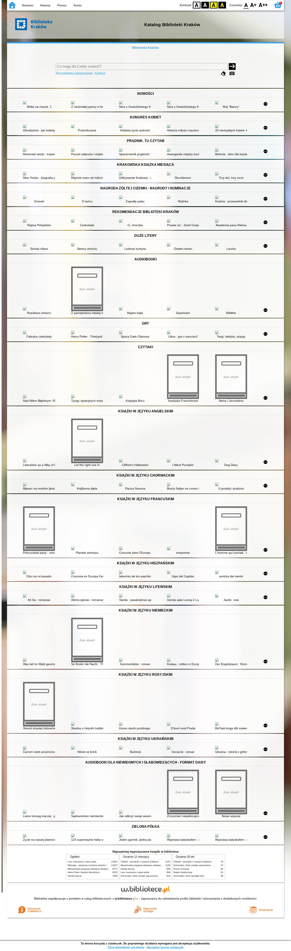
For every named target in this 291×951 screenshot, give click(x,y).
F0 (246, 5)
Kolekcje (100, 73)
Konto (78, 5)
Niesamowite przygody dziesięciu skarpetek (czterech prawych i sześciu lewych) (106, 869)
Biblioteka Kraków (145, 47)
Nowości (27, 5)
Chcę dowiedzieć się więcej (126, 947)
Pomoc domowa (181, 869)
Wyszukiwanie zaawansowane (74, 73)
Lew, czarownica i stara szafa (82, 861)
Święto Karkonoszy (182, 872)
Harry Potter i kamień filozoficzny (83, 872)
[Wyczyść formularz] (223, 73)
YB (213, 5)
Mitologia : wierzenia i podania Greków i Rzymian (91, 865)
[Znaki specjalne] (232, 73)
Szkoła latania (75, 876)
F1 (253, 5)
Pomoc (62, 5)
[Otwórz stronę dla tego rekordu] (40, 103)
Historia (45, 5)
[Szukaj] (232, 66)
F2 (263, 5)
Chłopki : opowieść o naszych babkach (140, 861)
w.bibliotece (125, 898)
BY (222, 5)
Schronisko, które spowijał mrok (188, 876)
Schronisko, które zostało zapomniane (139, 876)
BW (205, 5)
